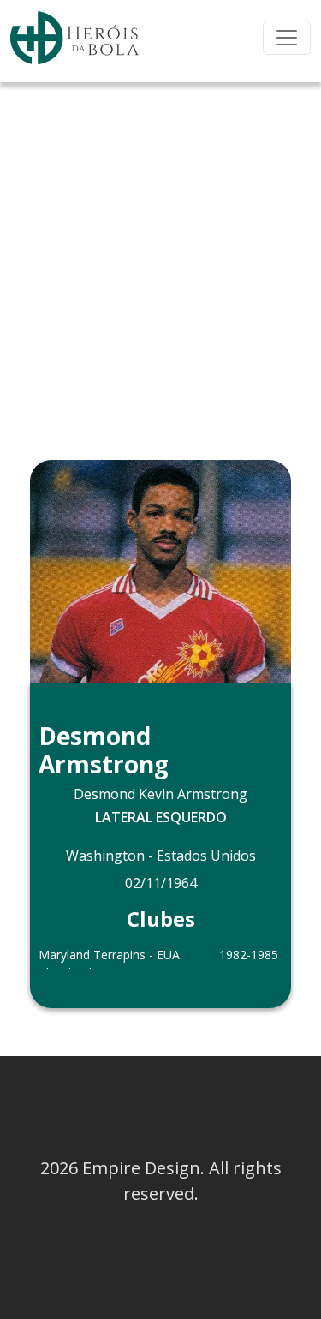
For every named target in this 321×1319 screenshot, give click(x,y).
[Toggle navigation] (287, 38)
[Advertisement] (160, 251)
